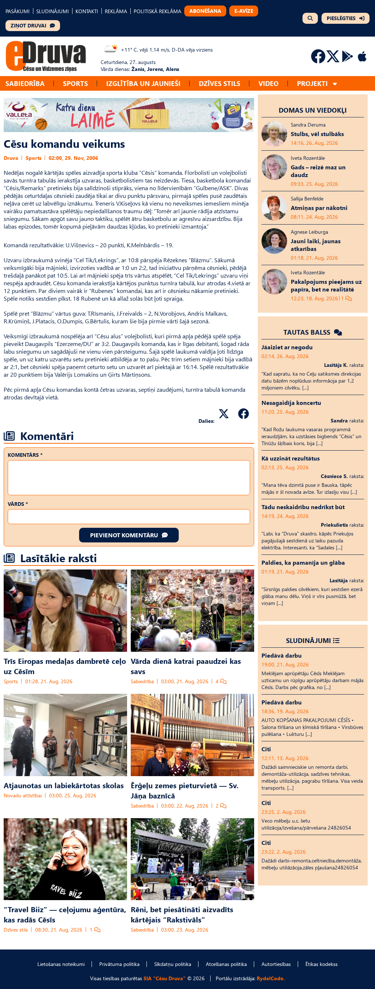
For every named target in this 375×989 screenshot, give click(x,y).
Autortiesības (276, 963)
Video (269, 83)
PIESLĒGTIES (341, 18)
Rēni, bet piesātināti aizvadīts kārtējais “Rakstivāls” (182, 914)
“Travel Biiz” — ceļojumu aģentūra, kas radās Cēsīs (65, 914)
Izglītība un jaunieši (143, 83)
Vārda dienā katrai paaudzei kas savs (186, 665)
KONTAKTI (86, 11)
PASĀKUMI (17, 11)
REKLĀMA (116, 11)
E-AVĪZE (243, 10)
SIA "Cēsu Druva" (165, 978)
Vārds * (18, 503)
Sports (75, 83)
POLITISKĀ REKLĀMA (157, 11)
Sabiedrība (25, 83)
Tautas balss (307, 331)
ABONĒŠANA (205, 10)
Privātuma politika (119, 963)
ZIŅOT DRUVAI (28, 25)
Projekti (312, 83)
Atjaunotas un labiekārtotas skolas (64, 785)
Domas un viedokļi (313, 109)
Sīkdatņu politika (172, 963)
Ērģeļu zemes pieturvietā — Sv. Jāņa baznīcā (184, 790)
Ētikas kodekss (321, 963)
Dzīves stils (219, 83)
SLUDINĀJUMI (52, 11)
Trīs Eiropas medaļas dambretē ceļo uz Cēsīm (65, 665)
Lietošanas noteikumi (61, 963)
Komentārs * (25, 454)
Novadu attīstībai (23, 795)
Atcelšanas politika (226, 963)
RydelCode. (271, 978)
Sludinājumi (308, 640)
